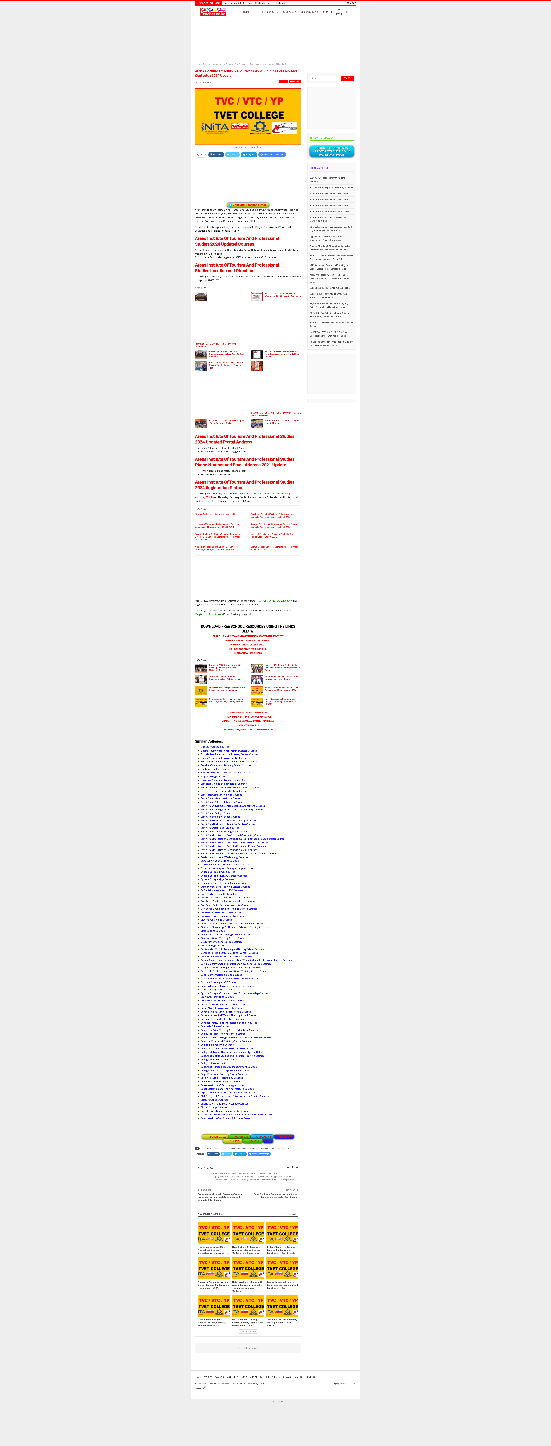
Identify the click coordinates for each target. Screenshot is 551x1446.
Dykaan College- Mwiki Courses (218, 871)
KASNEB (254, 1140)
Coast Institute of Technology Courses (222, 1085)
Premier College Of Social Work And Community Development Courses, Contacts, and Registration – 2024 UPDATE (219, 537)
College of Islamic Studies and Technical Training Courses (232, 1055)
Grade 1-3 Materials (256, 3)
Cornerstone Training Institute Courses (223, 1004)
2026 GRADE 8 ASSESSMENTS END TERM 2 (329, 199)
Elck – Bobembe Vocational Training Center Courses (229, 754)
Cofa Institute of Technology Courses (222, 1077)
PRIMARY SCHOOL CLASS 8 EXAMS (248, 644)
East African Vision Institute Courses (221, 798)
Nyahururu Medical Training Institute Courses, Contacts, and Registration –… (226, 701)
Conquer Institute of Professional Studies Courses (229, 1022)
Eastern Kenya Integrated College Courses (224, 791)
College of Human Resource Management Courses (229, 1066)
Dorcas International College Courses (221, 894)
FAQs (262, 1383)
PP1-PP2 (258, 12)
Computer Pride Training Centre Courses (224, 1033)
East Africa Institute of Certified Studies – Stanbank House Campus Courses (243, 838)
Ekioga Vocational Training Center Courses (224, 758)
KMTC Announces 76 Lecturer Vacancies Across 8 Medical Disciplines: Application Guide (329, 278)
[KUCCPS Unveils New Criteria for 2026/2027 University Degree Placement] (257, 366)
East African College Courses (217, 813)
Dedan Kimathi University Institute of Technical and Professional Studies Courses (246, 960)
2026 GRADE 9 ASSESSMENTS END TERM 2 (329, 205)
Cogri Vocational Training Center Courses (224, 1074)
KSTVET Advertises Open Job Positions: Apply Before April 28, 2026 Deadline (226, 354)
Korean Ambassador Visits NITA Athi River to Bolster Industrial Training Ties (226, 365)
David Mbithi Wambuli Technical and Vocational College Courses (236, 963)
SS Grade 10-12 (309, 12)
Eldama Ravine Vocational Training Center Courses (229, 750)
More (339, 13)
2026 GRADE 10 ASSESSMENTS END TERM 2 (330, 211)
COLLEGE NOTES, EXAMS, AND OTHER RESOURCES (248, 729)
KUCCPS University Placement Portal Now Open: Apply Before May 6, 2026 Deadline (282, 354)
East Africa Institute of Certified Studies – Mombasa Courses (234, 842)
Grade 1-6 (272, 12)
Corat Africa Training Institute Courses (222, 1008)
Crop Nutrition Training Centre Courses (223, 1000)
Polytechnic (254, 1148)
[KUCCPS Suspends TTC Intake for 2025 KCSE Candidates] (201, 296)
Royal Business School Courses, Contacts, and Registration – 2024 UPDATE (280, 701)
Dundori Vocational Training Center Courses (225, 886)
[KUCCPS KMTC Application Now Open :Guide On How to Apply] (201, 423)
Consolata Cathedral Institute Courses (222, 1019)
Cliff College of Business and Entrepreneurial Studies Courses (235, 1096)
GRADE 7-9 (264, 1136)
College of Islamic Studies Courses (220, 1059)
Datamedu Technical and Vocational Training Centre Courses (235, 971)
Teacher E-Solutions (348, 1383)
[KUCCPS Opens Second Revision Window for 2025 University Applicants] (257, 296)
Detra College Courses (213, 945)
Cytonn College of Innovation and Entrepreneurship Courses (234, 993)
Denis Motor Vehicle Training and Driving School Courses (232, 949)
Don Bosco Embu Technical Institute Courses (225, 905)
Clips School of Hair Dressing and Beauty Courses (228, 1092)
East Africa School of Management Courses (225, 831)
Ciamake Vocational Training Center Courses (225, 1111)
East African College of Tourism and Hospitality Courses (232, 809)
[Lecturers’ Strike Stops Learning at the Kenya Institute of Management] (201, 691)
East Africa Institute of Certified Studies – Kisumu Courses (233, 846)
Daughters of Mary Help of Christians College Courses (231, 967)
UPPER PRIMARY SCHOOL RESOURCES (248, 712)
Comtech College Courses (215, 1026)
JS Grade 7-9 (289, 12)
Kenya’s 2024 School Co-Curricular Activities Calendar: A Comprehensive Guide (282, 667)
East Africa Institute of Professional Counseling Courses (232, 835)
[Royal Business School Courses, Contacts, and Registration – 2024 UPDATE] (257, 702)
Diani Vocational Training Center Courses (224, 938)
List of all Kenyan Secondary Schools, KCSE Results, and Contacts (236, 1114)
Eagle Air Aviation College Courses (220, 860)
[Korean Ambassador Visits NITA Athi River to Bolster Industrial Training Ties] (201, 366)
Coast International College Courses (221, 1081)
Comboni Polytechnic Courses (217, 1044)
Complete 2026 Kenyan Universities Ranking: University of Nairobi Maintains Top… (225, 667)
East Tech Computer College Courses (221, 794)
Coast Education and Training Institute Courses (227, 1088)
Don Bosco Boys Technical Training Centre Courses (229, 908)
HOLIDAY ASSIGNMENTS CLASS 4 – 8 (248, 649)
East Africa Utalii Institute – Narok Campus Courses (229, 820)
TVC (273, 1148)
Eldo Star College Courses (215, 747)
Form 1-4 (327, 12)
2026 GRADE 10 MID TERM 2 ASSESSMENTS (330, 288)
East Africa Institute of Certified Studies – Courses (229, 850)
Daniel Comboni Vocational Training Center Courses (229, 978)
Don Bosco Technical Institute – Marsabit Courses (228, 897)
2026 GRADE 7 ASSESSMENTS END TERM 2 (329, 193)
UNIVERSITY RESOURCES (248, 725)
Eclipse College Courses (214, 776)
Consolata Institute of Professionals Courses (226, 1011)
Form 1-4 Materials (276, 3)
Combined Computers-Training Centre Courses (227, 1048)
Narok (226, 1148)
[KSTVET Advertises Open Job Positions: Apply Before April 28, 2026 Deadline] (201, 354)
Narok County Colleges (238, 1148)
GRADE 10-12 (217, 1136)
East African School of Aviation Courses (223, 802)
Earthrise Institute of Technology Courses (224, 857)
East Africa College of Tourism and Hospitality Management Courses (239, 853)
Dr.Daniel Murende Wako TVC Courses (222, 890)
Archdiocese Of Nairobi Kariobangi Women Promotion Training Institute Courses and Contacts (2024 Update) (220, 1197)
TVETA (287, 1148)
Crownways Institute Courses (217, 996)
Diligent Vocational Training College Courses (225, 934)
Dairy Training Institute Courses (219, 989)
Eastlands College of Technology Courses (224, 783)
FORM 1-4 (241, 1136)
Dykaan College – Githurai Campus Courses (224, 883)
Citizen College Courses (214, 1107)
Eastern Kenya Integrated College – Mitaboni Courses (231, 787)
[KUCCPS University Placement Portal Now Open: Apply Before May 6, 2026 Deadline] (257, 354)
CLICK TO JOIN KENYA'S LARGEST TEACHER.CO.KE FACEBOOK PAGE (332, 151)
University (287, 1377)
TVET (298, 81)
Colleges (283, 81)
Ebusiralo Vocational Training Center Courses (226, 780)
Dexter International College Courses (221, 941)
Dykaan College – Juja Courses (217, 879)
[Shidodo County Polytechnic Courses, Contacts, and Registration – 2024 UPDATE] (282, 1233)
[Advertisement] (276, 41)
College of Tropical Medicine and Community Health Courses (234, 1052)
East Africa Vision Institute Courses (220, 816)
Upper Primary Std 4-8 (234, 3)
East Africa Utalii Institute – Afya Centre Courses (228, 824)
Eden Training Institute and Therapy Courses (226, 772)
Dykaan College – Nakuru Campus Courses (224, 875)
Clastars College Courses (214, 1099)
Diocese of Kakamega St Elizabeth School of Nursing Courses (234, 927)
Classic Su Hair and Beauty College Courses (224, 1103)
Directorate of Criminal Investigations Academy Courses (232, 923)
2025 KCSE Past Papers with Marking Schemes (331, 187)
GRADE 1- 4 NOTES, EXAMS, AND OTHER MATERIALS (248, 721)
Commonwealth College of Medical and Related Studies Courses (236, 1037)
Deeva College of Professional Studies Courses (227, 956)
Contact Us (311, 1377)
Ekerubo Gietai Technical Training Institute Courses (230, 761)
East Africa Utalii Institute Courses (220, 827)
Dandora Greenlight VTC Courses (219, 982)
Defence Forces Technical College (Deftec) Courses (229, 952)
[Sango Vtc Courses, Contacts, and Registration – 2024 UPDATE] (282, 1306)
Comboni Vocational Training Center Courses (226, 1041)
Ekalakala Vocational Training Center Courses (226, 765)
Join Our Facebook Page (250, 204)
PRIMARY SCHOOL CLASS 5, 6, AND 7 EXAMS (248, 640)
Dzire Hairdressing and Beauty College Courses (227, 868)
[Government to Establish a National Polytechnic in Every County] (257, 679)
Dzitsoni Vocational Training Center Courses (225, 864)
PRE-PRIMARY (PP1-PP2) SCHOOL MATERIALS (248, 717)
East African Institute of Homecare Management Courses (233, 805)
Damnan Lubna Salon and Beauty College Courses (228, 986)
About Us (299, 1377)
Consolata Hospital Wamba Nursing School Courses (229, 1015)
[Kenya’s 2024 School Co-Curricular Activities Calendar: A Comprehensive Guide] (257, 668)
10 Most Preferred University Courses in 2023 (216, 514)
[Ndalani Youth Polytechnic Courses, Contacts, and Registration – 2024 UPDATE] (257, 691)
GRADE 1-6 (284, 1136)
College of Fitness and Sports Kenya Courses (226, 1070)
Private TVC (265, 1148)
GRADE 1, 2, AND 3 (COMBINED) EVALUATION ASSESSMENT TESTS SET (248, 636)
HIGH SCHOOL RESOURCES (248, 653)
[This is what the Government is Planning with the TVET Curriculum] (201, 679)
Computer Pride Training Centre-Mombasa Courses (229, 1030)
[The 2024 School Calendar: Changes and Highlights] (257, 423)
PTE (268, 1140)
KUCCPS (292, 81)
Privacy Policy (252, 1383)
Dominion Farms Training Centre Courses (223, 916)
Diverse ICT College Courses (216, 919)
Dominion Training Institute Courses (221, 912)
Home (246, 12)
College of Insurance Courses (217, 1063)
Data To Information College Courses (221, 974)
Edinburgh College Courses (216, 769)
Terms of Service (238, 1383)
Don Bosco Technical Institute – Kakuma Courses (228, 901)
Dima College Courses (213, 930)
